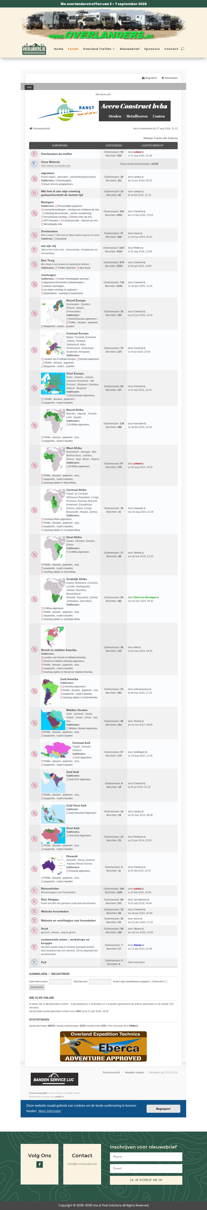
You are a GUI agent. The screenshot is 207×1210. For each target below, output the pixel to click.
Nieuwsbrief (130, 49)
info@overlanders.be (82, 1164)
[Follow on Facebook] (39, 1164)
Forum (73, 49)
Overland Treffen (97, 49)
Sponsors (152, 49)
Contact (171, 49)
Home (58, 49)
